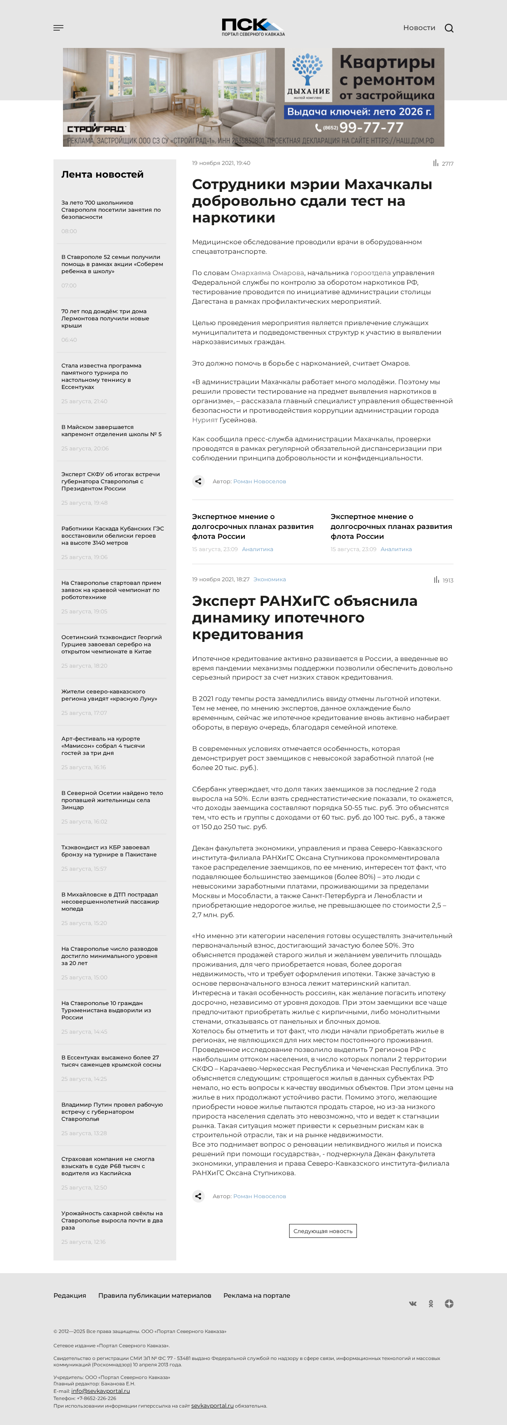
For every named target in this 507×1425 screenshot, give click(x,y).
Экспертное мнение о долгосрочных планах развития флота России (253, 526)
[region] (114, 721)
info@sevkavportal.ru (100, 1390)
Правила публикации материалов (155, 1295)
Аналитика (257, 549)
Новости (419, 28)
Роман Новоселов (259, 481)
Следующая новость (323, 1231)
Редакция (69, 1295)
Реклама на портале (256, 1295)
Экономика (270, 579)
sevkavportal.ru (212, 1405)
